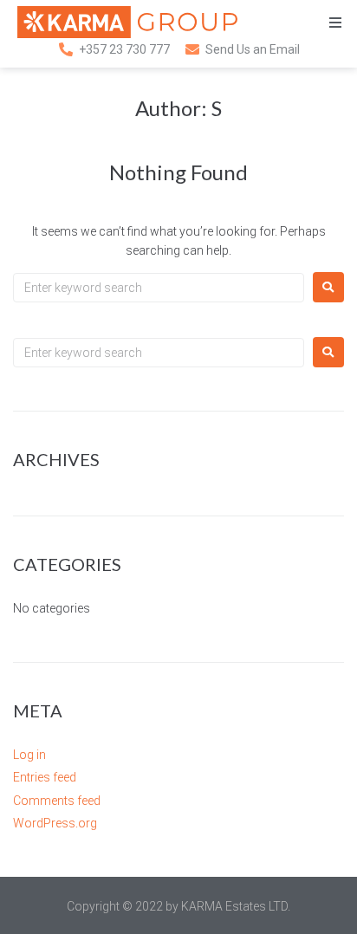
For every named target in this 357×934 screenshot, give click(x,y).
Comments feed (57, 801)
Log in (29, 755)
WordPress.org (55, 823)
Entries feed (44, 777)
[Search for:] (158, 287)
